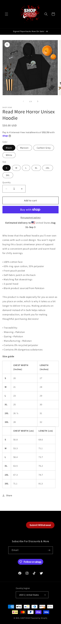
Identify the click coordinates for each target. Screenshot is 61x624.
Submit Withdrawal (40, 525)
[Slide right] (37, 101)
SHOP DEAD (25, 618)
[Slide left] (23, 101)
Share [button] (9, 495)
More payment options (30, 217)
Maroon (24, 147)
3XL (8, 175)
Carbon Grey (44, 147)
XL (36, 167)
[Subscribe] (49, 550)
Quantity (6, 182)
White (9, 155)
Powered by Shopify (39, 618)
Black (9, 147)
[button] (6, 14)
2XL (48, 167)
